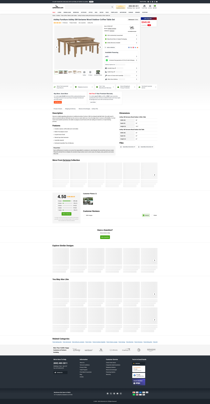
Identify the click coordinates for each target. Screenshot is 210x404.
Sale (53, 12)
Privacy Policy (83, 367)
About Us (82, 362)
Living (59, 12)
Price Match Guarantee (85, 372)
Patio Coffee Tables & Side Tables (69, 15)
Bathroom (123, 12)
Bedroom (76, 12)
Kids (96, 12)
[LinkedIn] (135, 47)
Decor (101, 12)
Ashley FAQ (90, 22)
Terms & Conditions (85, 365)
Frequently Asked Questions (113, 365)
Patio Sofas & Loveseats (78, 342)
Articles (82, 376)
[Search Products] (112, 7)
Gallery (84, 75)
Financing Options (110, 372)
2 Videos (90, 75)
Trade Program (83, 369)
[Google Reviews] (138, 369)
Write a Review (66, 214)
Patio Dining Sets (147, 342)
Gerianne (112, 30)
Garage (131, 12)
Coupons (145, 12)
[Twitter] (150, 2)
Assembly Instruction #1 (129, 146)
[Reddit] (137, 47)
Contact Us (59, 372)
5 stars (60, 201)
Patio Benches (129, 342)
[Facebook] (148, 2)
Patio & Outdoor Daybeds (99, 342)
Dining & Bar (67, 12)
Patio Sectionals (67, 342)
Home (53, 15)
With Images (89, 215)
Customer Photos (98, 75)
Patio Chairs (88, 342)
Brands (137, 12)
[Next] (154, 174)
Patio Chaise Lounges (111, 342)
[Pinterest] (152, 2)
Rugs (107, 12)
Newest (147, 215)
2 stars (60, 207)
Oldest (155, 215)
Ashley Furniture (112, 28)
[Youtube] (157, 2)
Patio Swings (121, 342)
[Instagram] (154, 2)
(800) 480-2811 (60, 363)
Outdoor (83, 12)
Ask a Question (82, 22)
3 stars (60, 205)
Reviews (138, 363)
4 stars (60, 203)
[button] (89, 7)
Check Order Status (111, 362)
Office (91, 12)
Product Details (73, 22)
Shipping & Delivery (111, 367)
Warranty (108, 374)
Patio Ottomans (138, 342)
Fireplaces (114, 12)
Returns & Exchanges (111, 369)
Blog (81, 374)
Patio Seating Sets (57, 342)
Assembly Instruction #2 (147, 146)
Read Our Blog (143, 1)
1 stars (60, 210)
